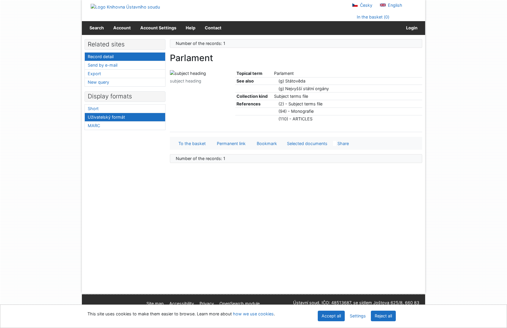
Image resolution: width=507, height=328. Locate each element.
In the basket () (372, 16)
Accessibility (181, 303)
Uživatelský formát (106, 117)
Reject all (383, 315)
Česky (365, 5)
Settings (358, 315)
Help (190, 27)
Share (342, 143)
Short (93, 108)
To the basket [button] (191, 143)
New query (98, 82)
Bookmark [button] (265, 143)
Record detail (101, 56)
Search (96, 27)
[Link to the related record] (275, 80)
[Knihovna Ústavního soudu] (125, 6)
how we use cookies (253, 313)
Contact (213, 27)
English (394, 5)
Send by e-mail (102, 65)
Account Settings (158, 27)
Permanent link (230, 143)
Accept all (331, 315)
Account (122, 27)
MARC (94, 125)
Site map (155, 303)
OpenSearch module (239, 303)
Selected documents (306, 143)
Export (94, 73)
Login (411, 27)
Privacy (207, 303)
